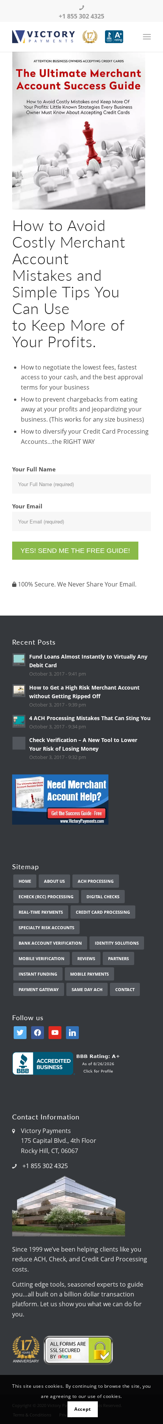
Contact (125, 989)
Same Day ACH (87, 989)
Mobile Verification (41, 958)
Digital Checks (102, 896)
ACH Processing (96, 881)
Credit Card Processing (103, 912)
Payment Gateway (39, 989)
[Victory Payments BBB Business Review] (67, 1072)
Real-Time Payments (41, 912)
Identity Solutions (117, 943)
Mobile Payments (89, 974)
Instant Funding (38, 974)
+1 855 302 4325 (45, 1166)
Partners (118, 958)
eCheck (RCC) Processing (46, 896)
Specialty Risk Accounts (46, 927)
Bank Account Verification (50, 943)
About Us (54, 881)
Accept (82, 1409)
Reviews (86, 958)
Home (25, 881)
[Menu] (147, 37)
